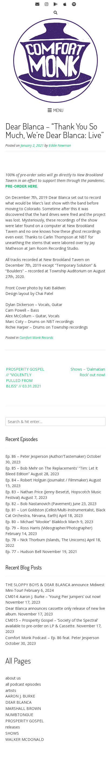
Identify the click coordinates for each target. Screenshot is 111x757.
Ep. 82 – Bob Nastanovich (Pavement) (38, 503)
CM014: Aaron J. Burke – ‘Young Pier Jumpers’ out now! (52, 596)
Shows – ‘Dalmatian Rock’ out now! (88, 372)
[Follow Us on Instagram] (46, 4)
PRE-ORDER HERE (21, 186)
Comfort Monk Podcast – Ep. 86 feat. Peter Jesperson (52, 637)
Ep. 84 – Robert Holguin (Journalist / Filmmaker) (46, 480)
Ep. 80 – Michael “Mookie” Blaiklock (36, 521)
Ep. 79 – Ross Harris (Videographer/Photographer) (48, 527)
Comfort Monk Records (36, 337)
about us (13, 678)
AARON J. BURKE (20, 696)
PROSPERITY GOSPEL (24, 720)
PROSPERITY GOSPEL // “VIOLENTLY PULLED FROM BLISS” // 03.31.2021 (25, 378)
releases (12, 727)
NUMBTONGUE (19, 714)
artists (10, 690)
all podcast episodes (23, 684)
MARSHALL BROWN (23, 708)
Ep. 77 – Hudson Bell (23, 551)
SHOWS (12, 733)
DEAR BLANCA (18, 702)
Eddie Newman (60, 145)
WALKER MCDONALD (24, 739)
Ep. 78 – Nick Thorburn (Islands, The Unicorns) (45, 539)
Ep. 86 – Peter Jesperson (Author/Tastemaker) (45, 456)
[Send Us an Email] (37, 4)
